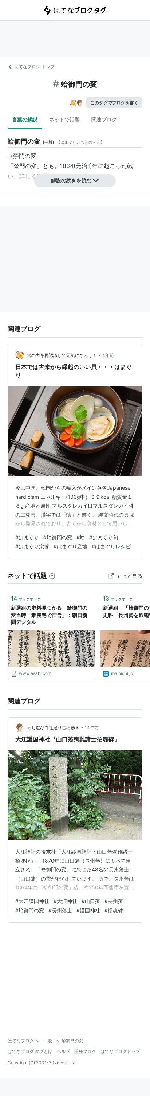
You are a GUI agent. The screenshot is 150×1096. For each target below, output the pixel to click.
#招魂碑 (113, 910)
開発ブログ (85, 1051)
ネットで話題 (64, 119)
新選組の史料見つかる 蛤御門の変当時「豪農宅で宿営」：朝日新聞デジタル (49, 615)
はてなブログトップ (120, 1051)
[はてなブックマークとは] (52, 575)
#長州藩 (113, 901)
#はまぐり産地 (70, 546)
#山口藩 (91, 901)
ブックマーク (25, 598)
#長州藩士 (60, 910)
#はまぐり (27, 537)
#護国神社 (88, 910)
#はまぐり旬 (103, 537)
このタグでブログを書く (114, 102)
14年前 (92, 727)
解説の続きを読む (71, 180)
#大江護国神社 (32, 901)
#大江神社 (65, 901)
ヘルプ (63, 1051)
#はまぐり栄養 (32, 546)
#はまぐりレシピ (111, 546)
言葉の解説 (25, 119)
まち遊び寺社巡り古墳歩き (53, 727)
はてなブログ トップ (34, 66)
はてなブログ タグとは (30, 1051)
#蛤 (80, 537)
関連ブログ (104, 119)
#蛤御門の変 (57, 537)
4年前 (108, 355)
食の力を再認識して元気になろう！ (62, 355)
